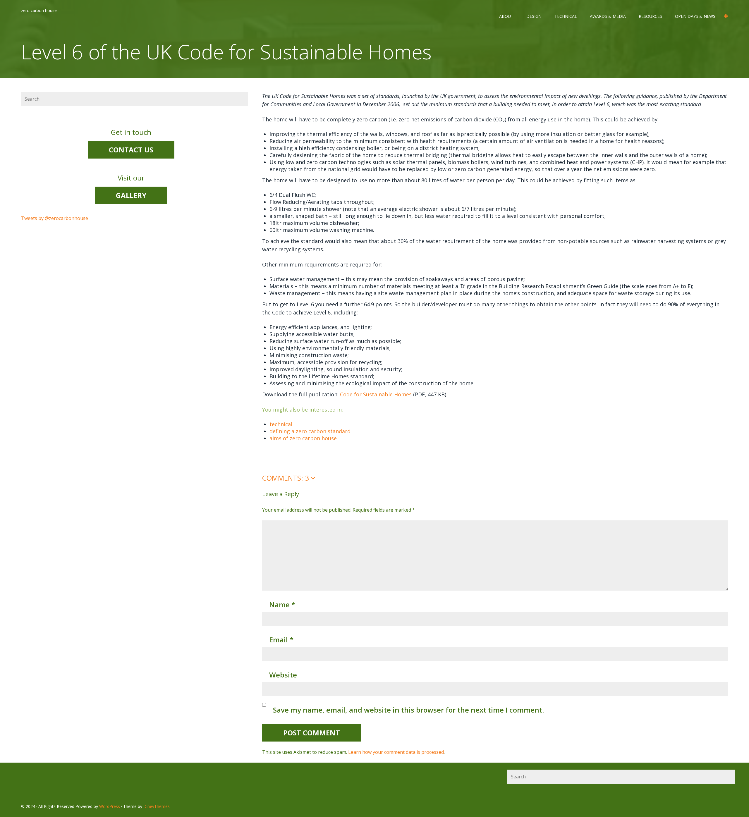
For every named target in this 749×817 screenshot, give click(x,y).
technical (565, 16)
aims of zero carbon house (303, 438)
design (534, 16)
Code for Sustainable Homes (376, 394)
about (506, 16)
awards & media (608, 16)
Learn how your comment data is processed (396, 752)
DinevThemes (156, 806)
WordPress (109, 806)
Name (282, 604)
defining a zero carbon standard (310, 431)
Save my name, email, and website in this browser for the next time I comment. (408, 710)
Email (281, 639)
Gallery (131, 195)
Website (283, 675)
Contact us (131, 149)
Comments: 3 (286, 478)
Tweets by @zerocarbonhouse (54, 218)
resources (650, 16)
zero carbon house (39, 10)
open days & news (695, 16)
